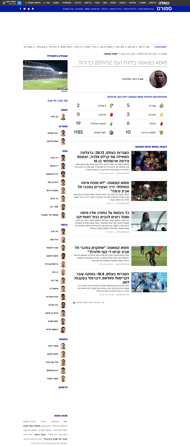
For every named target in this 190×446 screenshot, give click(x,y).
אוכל (97, 3)
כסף (105, 3)
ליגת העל (63, 435)
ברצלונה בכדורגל (59, 426)
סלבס (113, 3)
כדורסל (105, 9)
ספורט (143, 3)
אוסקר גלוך (28, 47)
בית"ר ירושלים (90, 47)
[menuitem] (151, 3)
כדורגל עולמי (116, 9)
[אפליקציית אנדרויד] (33, 9)
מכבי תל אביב (143, 47)
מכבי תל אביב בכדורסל (32, 439)
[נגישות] (4, 3)
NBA (65, 422)
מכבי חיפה (119, 47)
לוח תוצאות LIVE (146, 9)
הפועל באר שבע (31, 426)
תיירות (78, 3)
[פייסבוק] (20, 9)
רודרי (42, 444)
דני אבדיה (77, 47)
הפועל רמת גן (45, 430)
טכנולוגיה (66, 3)
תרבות (122, 3)
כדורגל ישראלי (130, 9)
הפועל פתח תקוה (60, 430)
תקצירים (79, 9)
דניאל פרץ (53, 47)
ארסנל (43, 422)
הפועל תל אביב (106, 47)
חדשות (152, 3)
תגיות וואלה (61, 416)
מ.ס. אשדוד (52, 435)
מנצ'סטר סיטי (61, 444)
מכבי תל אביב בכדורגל (55, 439)
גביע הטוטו (46, 426)
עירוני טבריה (50, 444)
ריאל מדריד (35, 444)
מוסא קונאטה (110, 54)
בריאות (88, 3)
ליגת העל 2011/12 (147, 54)
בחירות (132, 3)
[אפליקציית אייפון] (29, 9)
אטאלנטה (54, 422)
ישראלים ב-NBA (92, 9)
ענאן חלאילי (40, 47)
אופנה (56, 3)
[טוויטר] (24, 9)
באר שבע (131, 47)
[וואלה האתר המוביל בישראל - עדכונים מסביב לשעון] (164, 2)
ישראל (64, 91)
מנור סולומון (65, 47)
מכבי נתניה (27, 435)
